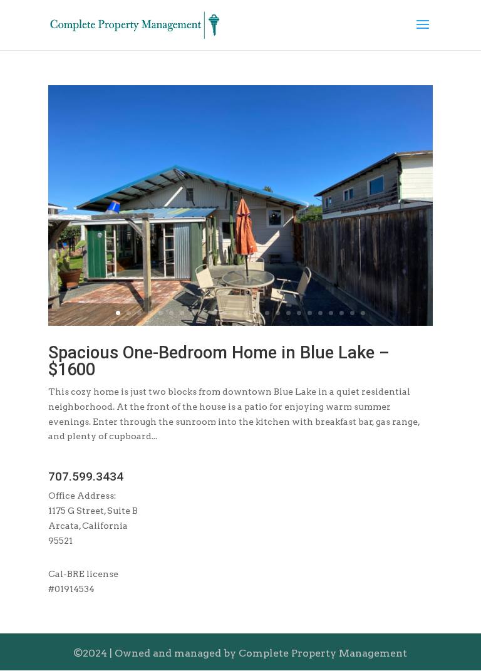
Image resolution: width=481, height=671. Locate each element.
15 (267, 313)
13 (246, 313)
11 (224, 313)
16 (278, 313)
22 (341, 313)
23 (352, 313)
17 (288, 313)
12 (235, 313)
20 (320, 313)
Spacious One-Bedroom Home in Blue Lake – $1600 (219, 361)
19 (310, 313)
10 (214, 313)
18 (299, 313)
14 (256, 313)
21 (331, 313)
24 (363, 313)
